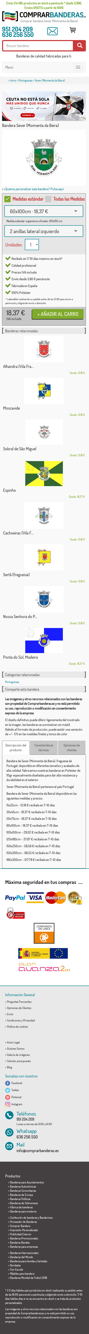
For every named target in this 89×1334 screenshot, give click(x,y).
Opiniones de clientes (72, 747)
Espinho (9, 490)
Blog (9, 1067)
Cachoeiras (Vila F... (18, 533)
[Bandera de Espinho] (44, 473)
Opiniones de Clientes (19, 1008)
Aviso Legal (13, 1042)
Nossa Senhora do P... (20, 616)
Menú (9, 67)
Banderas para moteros (23, 1211)
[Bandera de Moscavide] (44, 391)
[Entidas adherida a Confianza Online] (44, 933)
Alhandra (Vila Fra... (18, 366)
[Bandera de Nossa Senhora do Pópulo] (44, 599)
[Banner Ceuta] (44, 106)
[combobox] (43, 211)
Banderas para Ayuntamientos (27, 1182)
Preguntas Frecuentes (19, 1001)
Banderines (46, 1217)
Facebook (16, 1083)
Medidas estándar (28, 199)
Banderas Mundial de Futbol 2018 (28, 1277)
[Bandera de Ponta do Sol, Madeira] (44, 640)
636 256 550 (18, 34)
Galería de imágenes (18, 1054)
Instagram (16, 1104)
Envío (10, 1014)
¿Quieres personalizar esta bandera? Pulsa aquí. (34, 189)
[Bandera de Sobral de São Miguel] (44, 432)
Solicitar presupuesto (19, 1061)
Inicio (13, 80)
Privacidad (29, 1020)
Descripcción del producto (15, 747)
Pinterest (16, 1097)
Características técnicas (43, 747)
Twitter (14, 1090)
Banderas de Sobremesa (24, 1203)
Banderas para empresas (24, 1246)
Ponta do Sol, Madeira (20, 657)
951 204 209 (17, 29)
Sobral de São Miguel (19, 448)
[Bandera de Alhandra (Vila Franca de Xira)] (44, 349)
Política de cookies (17, 1026)
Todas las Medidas (69, 199)
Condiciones (14, 1020)
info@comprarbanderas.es (38, 1150)
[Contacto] (52, 31)
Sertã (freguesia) (16, 574)
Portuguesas (25, 80)
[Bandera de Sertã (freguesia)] (44, 557)
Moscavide (11, 408)
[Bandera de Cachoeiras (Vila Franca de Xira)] (44, 516)
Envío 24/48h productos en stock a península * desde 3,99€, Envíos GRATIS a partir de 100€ (44, 5)
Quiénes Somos (15, 1048)
